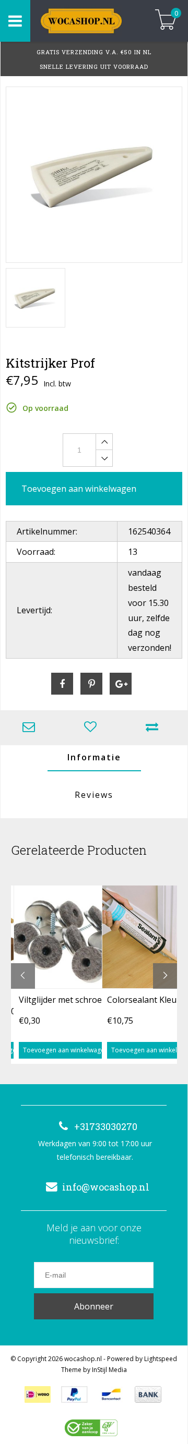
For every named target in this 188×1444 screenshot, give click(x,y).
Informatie (94, 757)
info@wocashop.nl (105, 1187)
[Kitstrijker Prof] (94, 174)
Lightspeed (160, 1358)
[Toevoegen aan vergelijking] (154, 728)
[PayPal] (74, 1394)
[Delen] (62, 684)
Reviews (94, 794)
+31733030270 (105, 1126)
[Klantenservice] (31, 728)
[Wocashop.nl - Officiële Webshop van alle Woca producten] (87, 21)
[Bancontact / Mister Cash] (111, 1394)
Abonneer (93, 1306)
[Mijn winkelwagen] (166, 20)
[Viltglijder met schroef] (66, 936)
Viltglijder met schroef (62, 999)
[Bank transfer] (148, 1394)
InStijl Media (109, 1369)
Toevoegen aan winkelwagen (65, 1050)
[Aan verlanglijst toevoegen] (93, 728)
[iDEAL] (38, 1394)
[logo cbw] (91, 1427)
